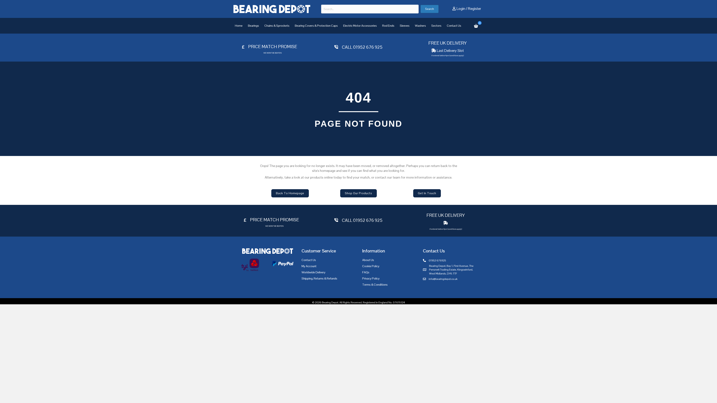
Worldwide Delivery (313, 272)
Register (474, 8)
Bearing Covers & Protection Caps (316, 26)
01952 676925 (437, 260)
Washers (420, 26)
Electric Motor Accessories (360, 26)
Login (461, 8)
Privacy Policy (371, 278)
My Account (309, 266)
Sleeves (404, 26)
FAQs (365, 272)
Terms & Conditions (375, 285)
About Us (368, 260)
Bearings (253, 26)
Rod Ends (388, 26)
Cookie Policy (370, 266)
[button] (429, 9)
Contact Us (454, 26)
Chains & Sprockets (276, 26)
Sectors (436, 26)
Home (239, 26)
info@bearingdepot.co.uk (443, 279)
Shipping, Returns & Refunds (319, 278)
